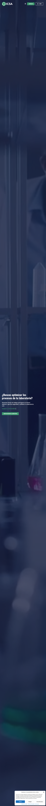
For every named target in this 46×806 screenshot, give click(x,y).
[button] (43, 792)
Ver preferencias (40, 801)
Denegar (30, 801)
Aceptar (20, 801)
